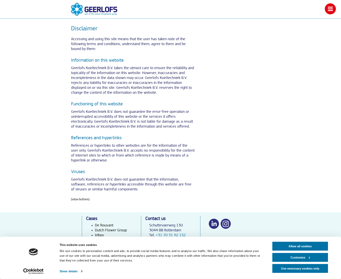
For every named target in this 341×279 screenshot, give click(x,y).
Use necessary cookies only (300, 268)
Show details (69, 271)
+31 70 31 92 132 (171, 235)
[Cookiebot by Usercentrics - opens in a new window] (33, 271)
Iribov (99, 235)
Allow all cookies (300, 246)
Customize (297, 257)
